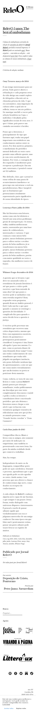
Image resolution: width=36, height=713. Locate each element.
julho (4, 541)
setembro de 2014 (16, 45)
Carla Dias (21, 539)
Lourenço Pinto (16, 541)
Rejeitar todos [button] (21, 708)
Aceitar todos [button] (8, 708)
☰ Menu (29, 7)
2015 (15, 539)
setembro (11, 544)
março (24, 541)
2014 (11, 539)
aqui (23, 50)
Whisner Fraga (20, 544)
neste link (14, 56)
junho (8, 541)
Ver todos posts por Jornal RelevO (15, 563)
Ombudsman (16, 536)
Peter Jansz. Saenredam (18, 587)
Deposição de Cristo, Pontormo (15, 578)
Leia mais (6, 704)
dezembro (29, 539)
